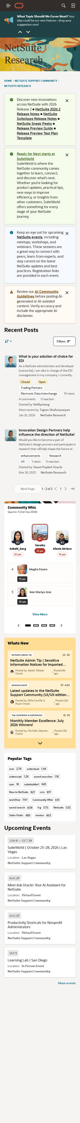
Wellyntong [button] (41, 404)
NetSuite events (29, 237)
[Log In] (73, 5)
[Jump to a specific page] (72, 488)
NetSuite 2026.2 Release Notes (38, 111)
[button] (11, 362)
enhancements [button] (30, 456)
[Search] (63, 5)
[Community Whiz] (28, 625)
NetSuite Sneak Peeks (34, 123)
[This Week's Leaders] (36, 625)
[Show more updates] (40, 743)
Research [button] (55, 456)
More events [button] (67, 983)
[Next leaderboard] (61, 625)
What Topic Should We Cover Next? (42, 16)
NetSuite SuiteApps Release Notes (37, 116)
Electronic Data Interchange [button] (39, 393)
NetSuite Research (53, 415)
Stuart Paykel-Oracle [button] (47, 467)
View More (40, 614)
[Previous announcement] (20, 32)
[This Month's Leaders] (44, 625)
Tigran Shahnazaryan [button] (55, 410)
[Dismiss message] (67, 100)
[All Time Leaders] (52, 625)
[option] (21, 840)
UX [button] (23, 461)
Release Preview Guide (35, 128)
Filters (61, 341)
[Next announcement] (28, 32)
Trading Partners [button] (31, 388)
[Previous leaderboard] (18, 625)
